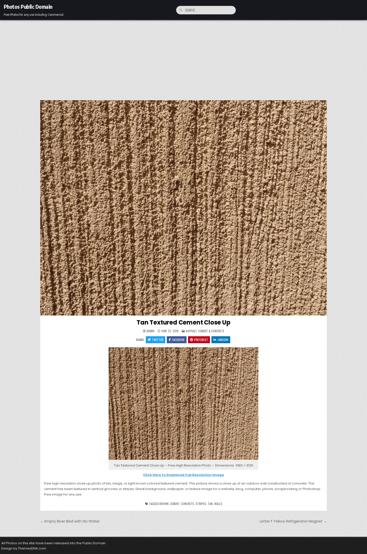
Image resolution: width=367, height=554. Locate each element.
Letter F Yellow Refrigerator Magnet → (293, 521)
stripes (200, 504)
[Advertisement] (183, 57)
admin (150, 331)
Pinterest (201, 340)
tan (210, 504)
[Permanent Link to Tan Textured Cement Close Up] (183, 208)
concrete (187, 504)
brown (164, 504)
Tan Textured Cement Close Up (183, 322)
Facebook (178, 340)
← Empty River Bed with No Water (70, 521)
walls (218, 504)
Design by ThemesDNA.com (23, 548)
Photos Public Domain (28, 6)
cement (175, 504)
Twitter (157, 340)
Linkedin (222, 340)
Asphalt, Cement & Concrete (205, 331)
